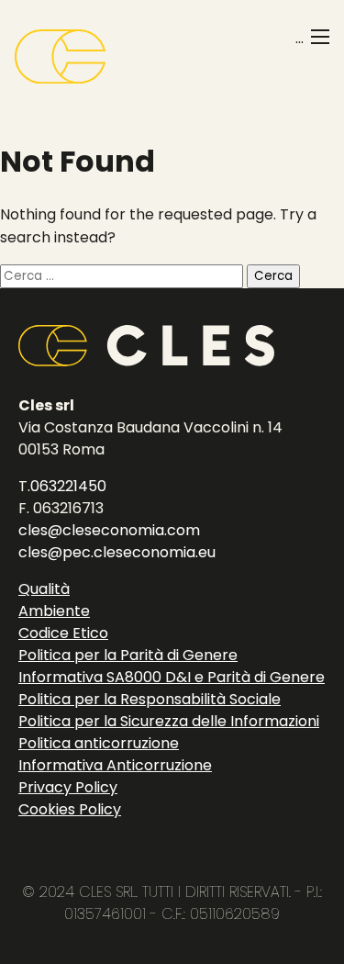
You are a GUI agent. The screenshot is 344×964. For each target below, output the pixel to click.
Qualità (44, 589)
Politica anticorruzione (98, 743)
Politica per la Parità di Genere (128, 655)
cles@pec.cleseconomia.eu (117, 552)
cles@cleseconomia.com (109, 530)
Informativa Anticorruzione (115, 765)
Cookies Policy (69, 809)
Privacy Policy (67, 787)
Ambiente (54, 611)
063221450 (68, 486)
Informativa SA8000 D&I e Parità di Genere (171, 677)
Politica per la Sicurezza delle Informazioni (168, 721)
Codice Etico (63, 633)
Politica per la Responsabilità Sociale (149, 699)
